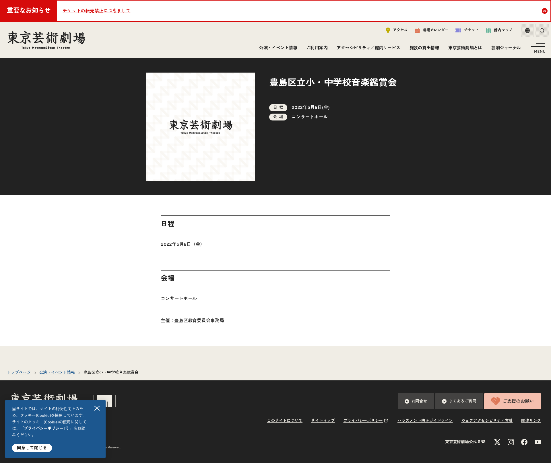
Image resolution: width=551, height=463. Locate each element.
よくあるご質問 (462, 401)
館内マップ (503, 30)
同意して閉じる (32, 448)
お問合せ (419, 401)
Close (545, 11)
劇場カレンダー (435, 30)
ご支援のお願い (518, 401)
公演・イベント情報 (278, 48)
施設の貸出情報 (424, 48)
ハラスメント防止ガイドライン (425, 421)
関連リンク (531, 421)
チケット (471, 30)
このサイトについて (284, 421)
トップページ (19, 373)
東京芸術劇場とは (465, 48)
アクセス (400, 30)
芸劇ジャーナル (506, 48)
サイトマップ (323, 421)
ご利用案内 (317, 48)
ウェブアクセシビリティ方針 (487, 421)
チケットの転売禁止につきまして (96, 11)
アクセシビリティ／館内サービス (368, 48)
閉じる (97, 408)
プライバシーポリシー (43, 429)
